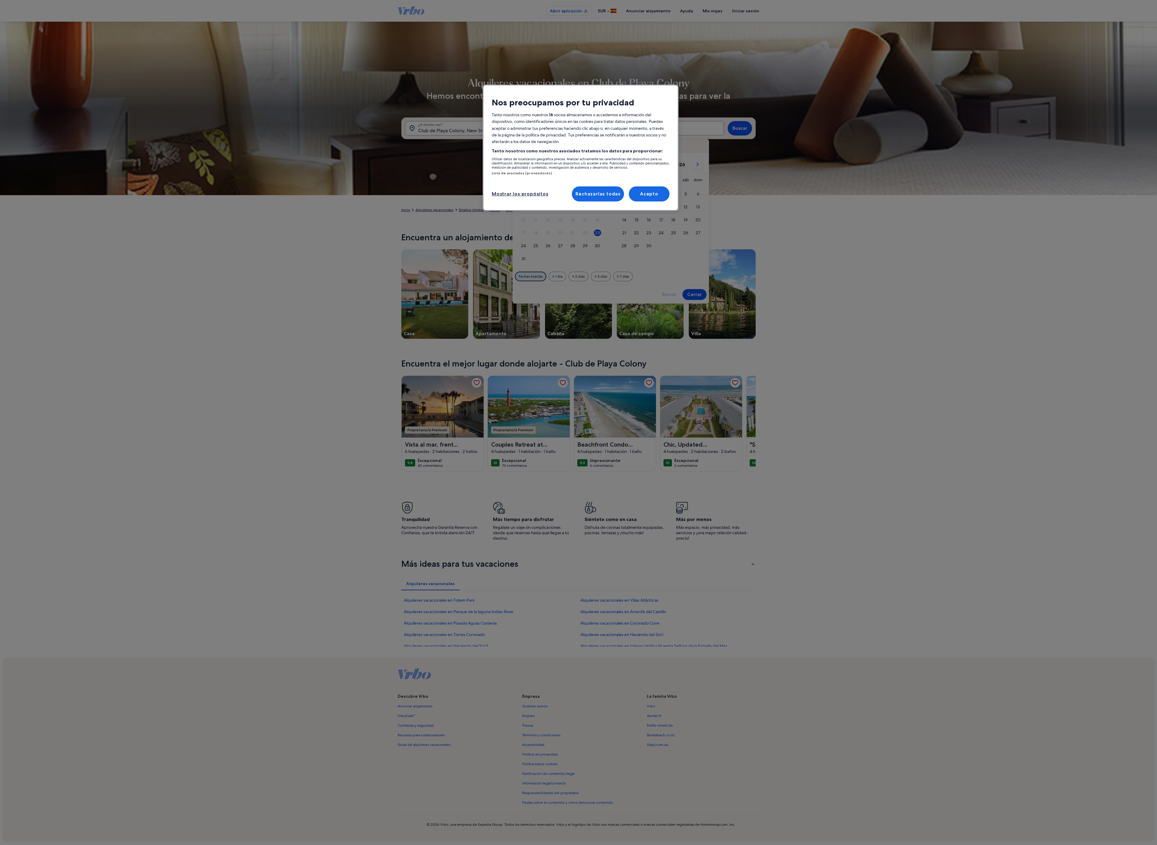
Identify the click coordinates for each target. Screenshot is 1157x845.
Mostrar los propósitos (520, 194)
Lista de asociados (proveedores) (522, 173)
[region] (581, 148)
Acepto (649, 194)
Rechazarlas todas (597, 194)
